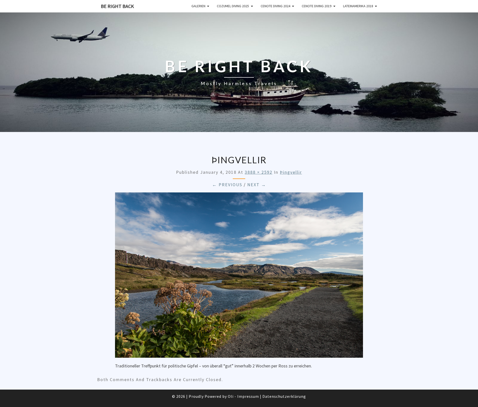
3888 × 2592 (258, 172)
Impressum (248, 396)
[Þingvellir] (239, 277)
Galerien (198, 6)
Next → (256, 184)
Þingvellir (291, 172)
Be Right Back (117, 6)
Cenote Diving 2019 (316, 6)
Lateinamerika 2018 (358, 6)
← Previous (227, 184)
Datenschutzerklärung (284, 396)
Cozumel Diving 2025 (233, 6)
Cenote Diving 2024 (275, 6)
